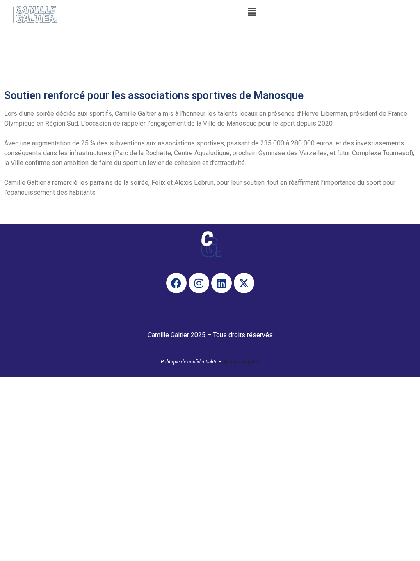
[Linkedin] (221, 283)
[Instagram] (199, 283)
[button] (251, 11)
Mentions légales (241, 362)
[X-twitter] (244, 283)
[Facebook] (176, 283)
